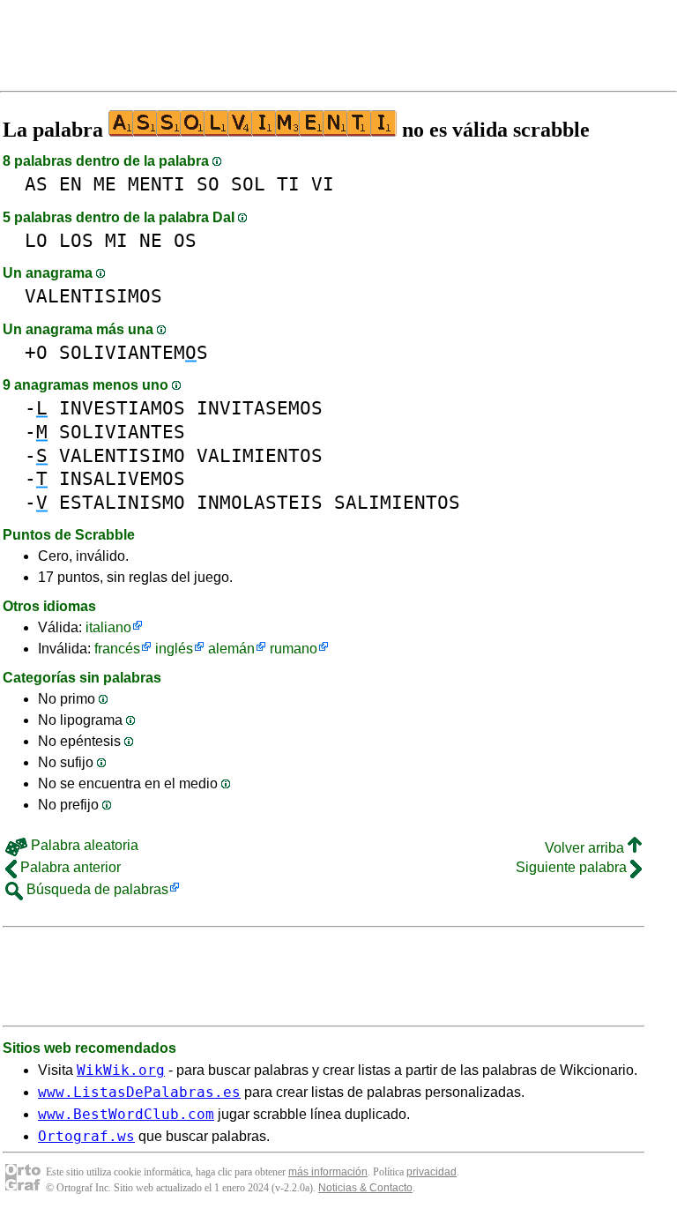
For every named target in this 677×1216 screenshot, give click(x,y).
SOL (248, 184)
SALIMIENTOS (397, 502)
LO (36, 240)
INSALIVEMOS (122, 478)
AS (36, 184)
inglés (174, 648)
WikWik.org (121, 1070)
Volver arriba (586, 847)
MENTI (156, 184)
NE (150, 240)
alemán (231, 648)
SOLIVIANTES (122, 432)
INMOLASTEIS (260, 502)
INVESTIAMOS (122, 408)
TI (288, 184)
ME (104, 184)
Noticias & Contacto (365, 1188)
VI (322, 184)
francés (117, 648)
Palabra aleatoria (82, 845)
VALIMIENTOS (260, 455)
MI (116, 240)
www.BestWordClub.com (126, 1114)
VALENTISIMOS (93, 296)
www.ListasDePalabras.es (139, 1092)
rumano (293, 648)
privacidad (431, 1172)
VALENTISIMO (122, 455)
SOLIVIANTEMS (133, 352)
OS (185, 240)
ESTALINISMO (122, 502)
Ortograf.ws (86, 1136)
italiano (108, 627)
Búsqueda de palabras (95, 889)
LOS (76, 240)
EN (70, 184)
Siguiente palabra (573, 867)
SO (208, 184)
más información (328, 1172)
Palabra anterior (69, 867)
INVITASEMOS (260, 408)
